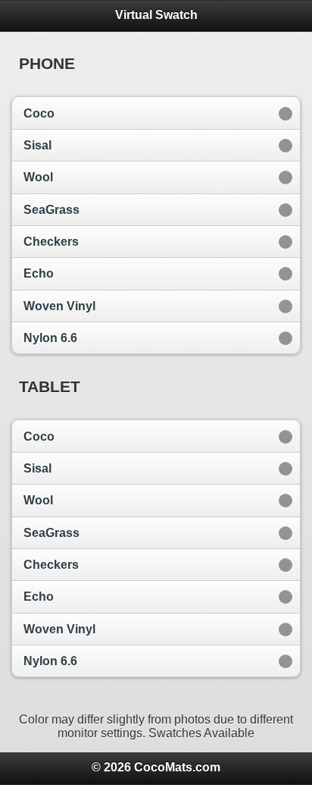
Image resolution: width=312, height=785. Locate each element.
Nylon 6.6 (50, 337)
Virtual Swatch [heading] (156, 14)
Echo (38, 273)
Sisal (37, 145)
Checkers (51, 241)
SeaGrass (51, 209)
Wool (38, 177)
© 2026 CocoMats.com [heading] (156, 767)
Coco (39, 113)
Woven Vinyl (59, 306)
